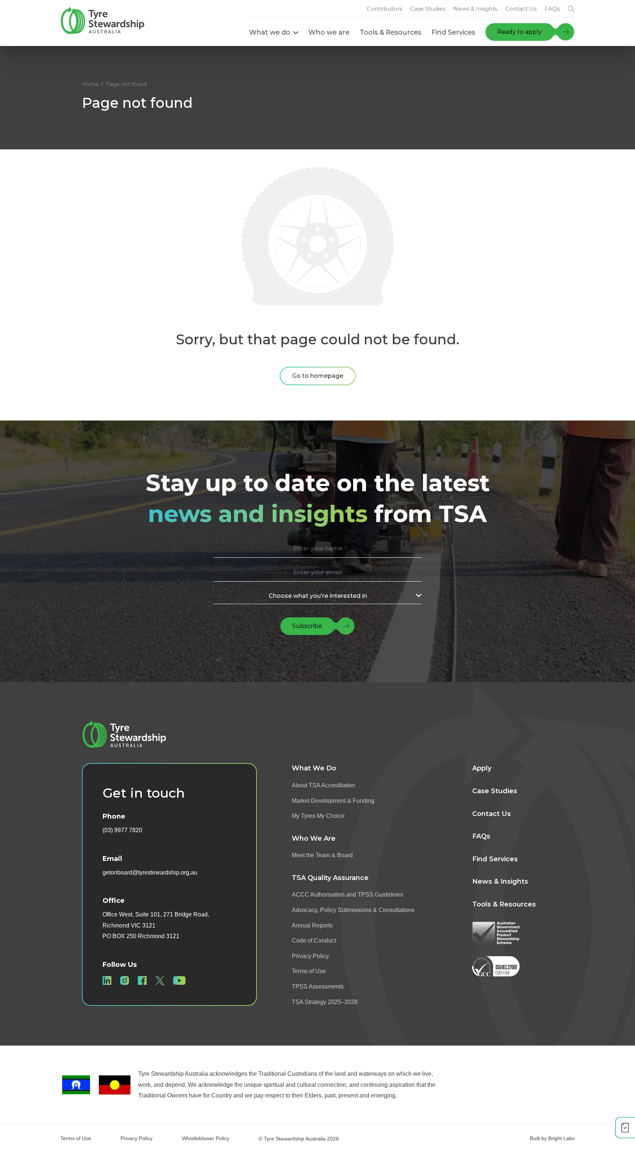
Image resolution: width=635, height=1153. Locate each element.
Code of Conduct (314, 940)
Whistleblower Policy (205, 1138)
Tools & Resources (504, 904)
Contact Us (491, 814)
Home (90, 84)
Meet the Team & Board (322, 855)
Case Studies (494, 791)
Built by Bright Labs (552, 1138)
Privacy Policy (310, 956)
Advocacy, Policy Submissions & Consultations (353, 910)
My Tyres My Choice (318, 816)
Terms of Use (309, 971)
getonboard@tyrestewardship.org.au (150, 872)
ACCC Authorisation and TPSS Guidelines (347, 894)
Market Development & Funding (333, 801)
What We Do (314, 768)
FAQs (481, 836)
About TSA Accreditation (323, 785)
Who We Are (314, 838)
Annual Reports (312, 925)
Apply (481, 768)
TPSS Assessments (318, 986)
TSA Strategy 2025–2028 (325, 1002)
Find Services (495, 859)
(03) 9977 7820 (122, 830)
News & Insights (500, 881)
